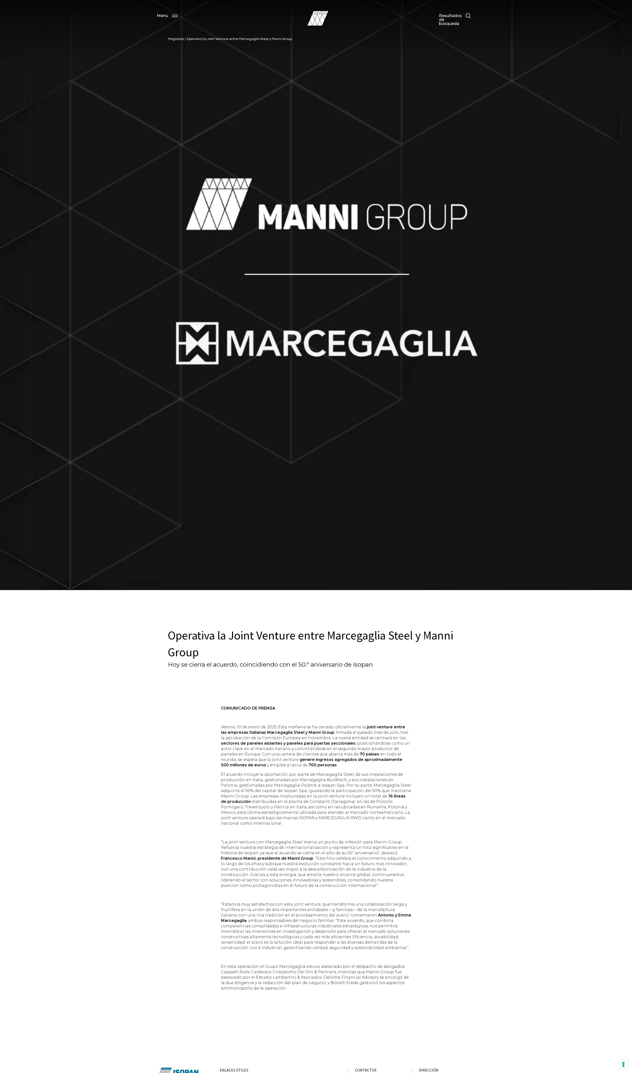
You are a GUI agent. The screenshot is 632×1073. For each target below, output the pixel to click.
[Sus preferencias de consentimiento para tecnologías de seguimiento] (623, 1064)
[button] (167, 16)
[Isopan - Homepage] (317, 18)
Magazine (176, 39)
